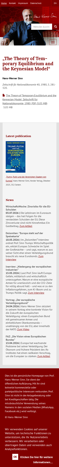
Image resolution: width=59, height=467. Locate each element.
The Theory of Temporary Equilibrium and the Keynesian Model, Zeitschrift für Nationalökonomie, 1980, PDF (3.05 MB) (29, 99)
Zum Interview (36, 292)
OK (15, 457)
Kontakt (12, 3)
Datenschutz (35, 3)
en (55, 3)
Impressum (23, 3)
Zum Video (23, 329)
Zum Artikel (26, 226)
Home (4, 3)
